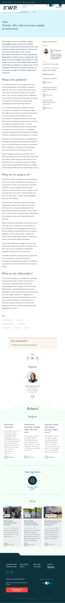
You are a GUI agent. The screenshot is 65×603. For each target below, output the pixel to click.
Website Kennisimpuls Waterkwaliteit (25, 345)
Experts (45, 46)
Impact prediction (7, 320)
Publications (24, 564)
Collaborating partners (51, 68)
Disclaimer (37, 566)
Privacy (22, 566)
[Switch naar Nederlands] (51, 5)
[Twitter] (28, 358)
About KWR (37, 564)
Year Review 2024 (11, 564)
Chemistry (17, 327)
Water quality (6, 327)
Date (44, 62)
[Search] (60, 5)
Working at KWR (11, 566)
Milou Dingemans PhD (55, 51)
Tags (3, 316)
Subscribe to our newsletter (17, 590)
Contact (50, 564)
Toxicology (19, 320)
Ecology (26, 327)
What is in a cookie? (28, 2)
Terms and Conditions (51, 567)
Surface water (21, 324)
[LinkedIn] (32, 358)
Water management (8, 324)
